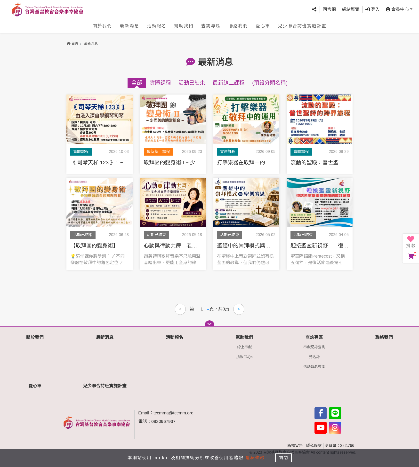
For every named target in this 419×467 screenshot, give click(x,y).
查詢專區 (211, 26)
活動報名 (156, 26)
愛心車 (263, 26)
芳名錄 (314, 357)
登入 (375, 9)
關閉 (283, 457)
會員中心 (399, 9)
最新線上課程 (229, 83)
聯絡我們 (238, 26)
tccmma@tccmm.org (173, 413)
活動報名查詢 (314, 367)
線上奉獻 (244, 347)
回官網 (329, 9)
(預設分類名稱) (270, 83)
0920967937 (163, 421)
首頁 (74, 43)
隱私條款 (314, 445)
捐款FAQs (244, 357)
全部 (136, 83)
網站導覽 (350, 9)
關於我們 (102, 26)
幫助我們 (183, 26)
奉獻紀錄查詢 (314, 347)
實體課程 (160, 83)
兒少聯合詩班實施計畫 (302, 26)
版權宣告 (295, 445)
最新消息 (129, 26)
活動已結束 (191, 83)
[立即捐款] (411, 242)
